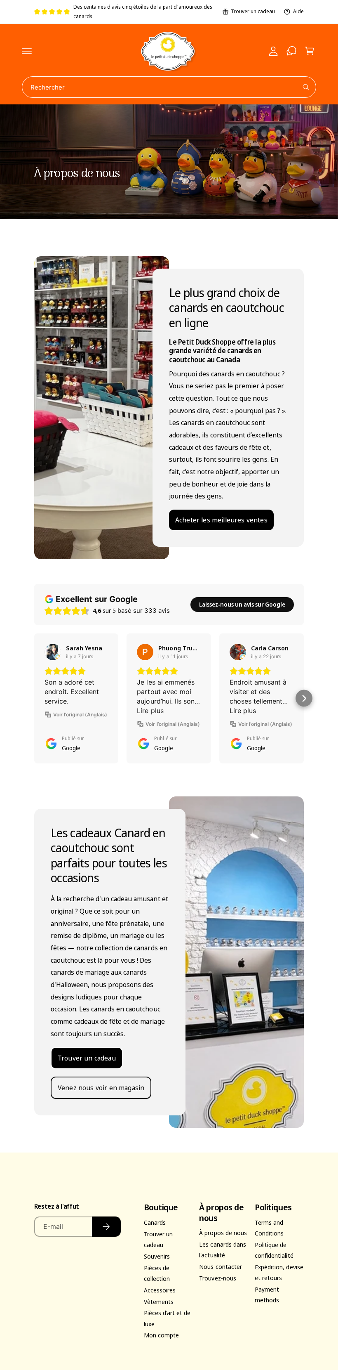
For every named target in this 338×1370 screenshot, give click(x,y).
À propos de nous (222, 1232)
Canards (155, 1222)
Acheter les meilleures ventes (221, 519)
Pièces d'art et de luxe (167, 1318)
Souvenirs (157, 1256)
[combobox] (169, 87)
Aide (298, 11)
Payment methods (267, 1294)
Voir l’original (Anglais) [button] (80, 714)
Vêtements (159, 1301)
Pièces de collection (157, 1273)
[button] (27, 51)
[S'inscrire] (106, 1226)
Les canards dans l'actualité (222, 1249)
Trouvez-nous (217, 1278)
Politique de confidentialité (274, 1249)
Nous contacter (220, 1266)
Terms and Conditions (269, 1227)
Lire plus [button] (150, 710)
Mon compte (161, 1335)
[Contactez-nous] (291, 51)
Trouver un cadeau (253, 11)
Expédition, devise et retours (279, 1272)
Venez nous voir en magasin (101, 1088)
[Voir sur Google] (53, 652)
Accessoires (160, 1290)
